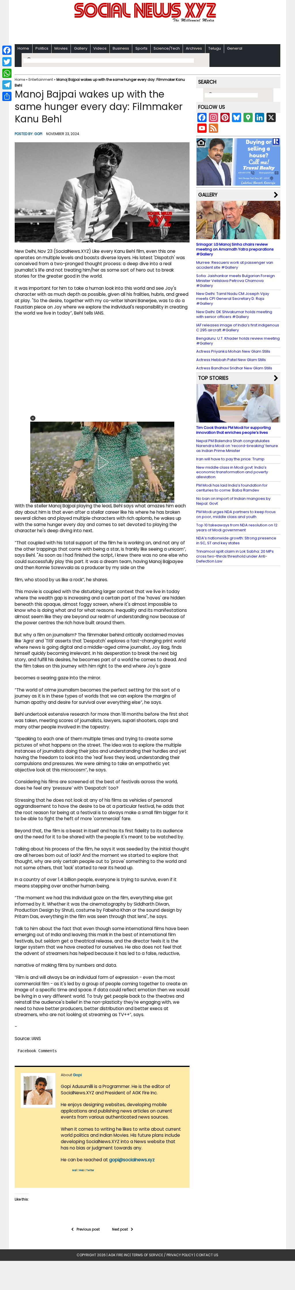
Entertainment (41, 79)
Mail (74, 1170)
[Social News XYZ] (145, 20)
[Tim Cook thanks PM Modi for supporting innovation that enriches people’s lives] (238, 419)
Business (121, 48)
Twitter (90, 1170)
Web (81, 1170)
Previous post (88, 1229)
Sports (141, 48)
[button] (32, 418)
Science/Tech (167, 48)
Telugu (214, 48)
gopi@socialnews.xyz (132, 1160)
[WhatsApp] (7, 73)
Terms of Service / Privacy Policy (162, 1254)
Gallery (80, 48)
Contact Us (207, 1254)
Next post (120, 1229)
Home (23, 48)
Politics (41, 48)
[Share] (7, 96)
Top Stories (213, 378)
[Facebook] (7, 50)
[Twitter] (7, 62)
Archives (194, 48)
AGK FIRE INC (119, 1254)
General (234, 48)
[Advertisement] (147, 31)
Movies (61, 48)
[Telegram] (7, 85)
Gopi (38, 133)
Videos (100, 48)
